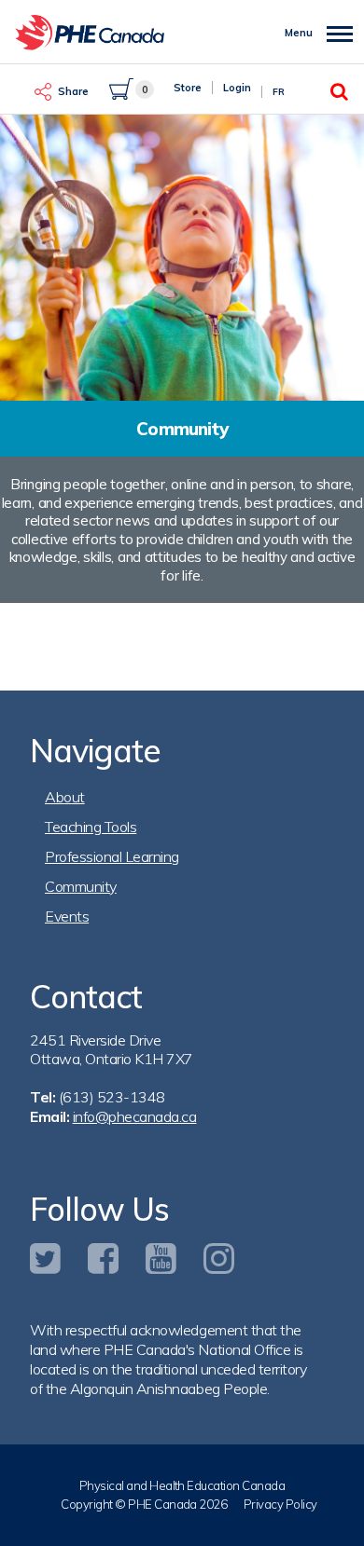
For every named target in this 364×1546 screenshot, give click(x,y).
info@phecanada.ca (135, 1116)
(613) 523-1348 (112, 1097)
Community (81, 886)
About (65, 796)
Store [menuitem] (188, 87)
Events (67, 916)
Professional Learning (112, 856)
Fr (279, 92)
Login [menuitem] (237, 87)
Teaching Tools (90, 826)
